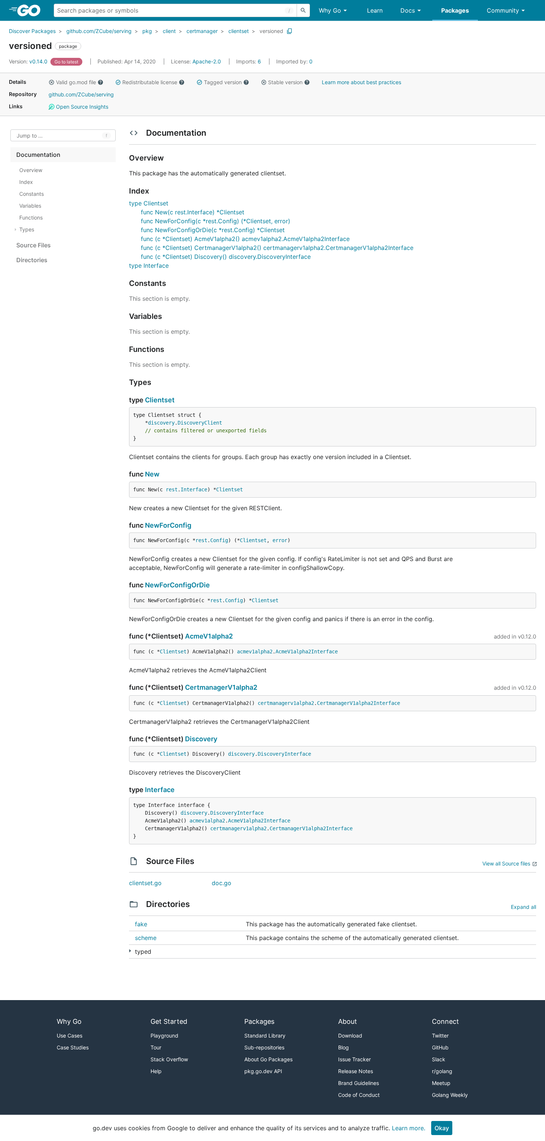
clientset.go (145, 883)
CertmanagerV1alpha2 (221, 687)
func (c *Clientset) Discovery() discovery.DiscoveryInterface (226, 256)
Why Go (330, 10)
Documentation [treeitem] (38, 154)
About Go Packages (268, 1059)
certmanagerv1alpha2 (286, 703)
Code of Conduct (359, 1095)
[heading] (31, 10)
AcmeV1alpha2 (209, 636)
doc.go (221, 883)
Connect (445, 1021)
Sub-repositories (264, 1047)
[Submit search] (303, 10)
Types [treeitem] (26, 229)
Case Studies (73, 1047)
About (347, 1021)
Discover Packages (32, 31)
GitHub (440, 1047)
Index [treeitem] (26, 182)
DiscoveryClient (200, 423)
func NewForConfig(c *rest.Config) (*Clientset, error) (215, 221)
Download (350, 1035)
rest (172, 489)
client (169, 31)
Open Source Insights (81, 106)
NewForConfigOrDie (177, 585)
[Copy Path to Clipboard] (289, 31)
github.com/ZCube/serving (99, 31)
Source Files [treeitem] (33, 245)
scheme (145, 938)
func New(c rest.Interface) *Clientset (192, 212)
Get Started (169, 1021)
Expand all (523, 907)
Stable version (285, 82)
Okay (442, 1128)
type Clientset (148, 203)
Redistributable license (150, 82)
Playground (164, 1035)
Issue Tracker (354, 1059)
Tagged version (222, 82)
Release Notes (355, 1071)
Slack (438, 1059)
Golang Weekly (450, 1095)
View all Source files (506, 863)
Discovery (201, 739)
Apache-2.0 (206, 61)
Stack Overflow (169, 1059)
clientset (238, 31)
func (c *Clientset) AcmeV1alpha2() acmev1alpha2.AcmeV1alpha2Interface (245, 239)
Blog (343, 1047)
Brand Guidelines (358, 1083)
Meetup (441, 1083)
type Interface (149, 265)
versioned (271, 31)
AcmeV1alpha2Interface (306, 651)
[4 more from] (130, 951)
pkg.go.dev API (263, 1071)
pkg (147, 31)
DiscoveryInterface (284, 754)
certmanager (202, 31)
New (152, 474)
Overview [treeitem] (30, 170)
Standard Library (264, 1035)
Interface (194, 489)
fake (141, 924)
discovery (161, 423)
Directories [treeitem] (31, 260)
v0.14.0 (29, 61)
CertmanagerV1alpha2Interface (358, 703)
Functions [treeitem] (31, 217)
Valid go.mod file (76, 82)
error (279, 540)
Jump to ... (30, 135)
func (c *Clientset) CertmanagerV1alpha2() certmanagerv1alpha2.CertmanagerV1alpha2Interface (277, 247)
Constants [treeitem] (31, 194)
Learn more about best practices (361, 82)
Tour (156, 1047)
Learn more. (408, 1128)
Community (503, 10)
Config (219, 540)
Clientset (160, 400)
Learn (375, 10)
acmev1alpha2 (254, 651)
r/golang (442, 1071)
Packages (455, 10)
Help (156, 1071)
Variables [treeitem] (30, 205)
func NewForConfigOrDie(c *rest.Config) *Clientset (213, 230)
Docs (407, 10)
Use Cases (69, 1035)
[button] (51, 82)
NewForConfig (168, 525)
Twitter (440, 1035)
